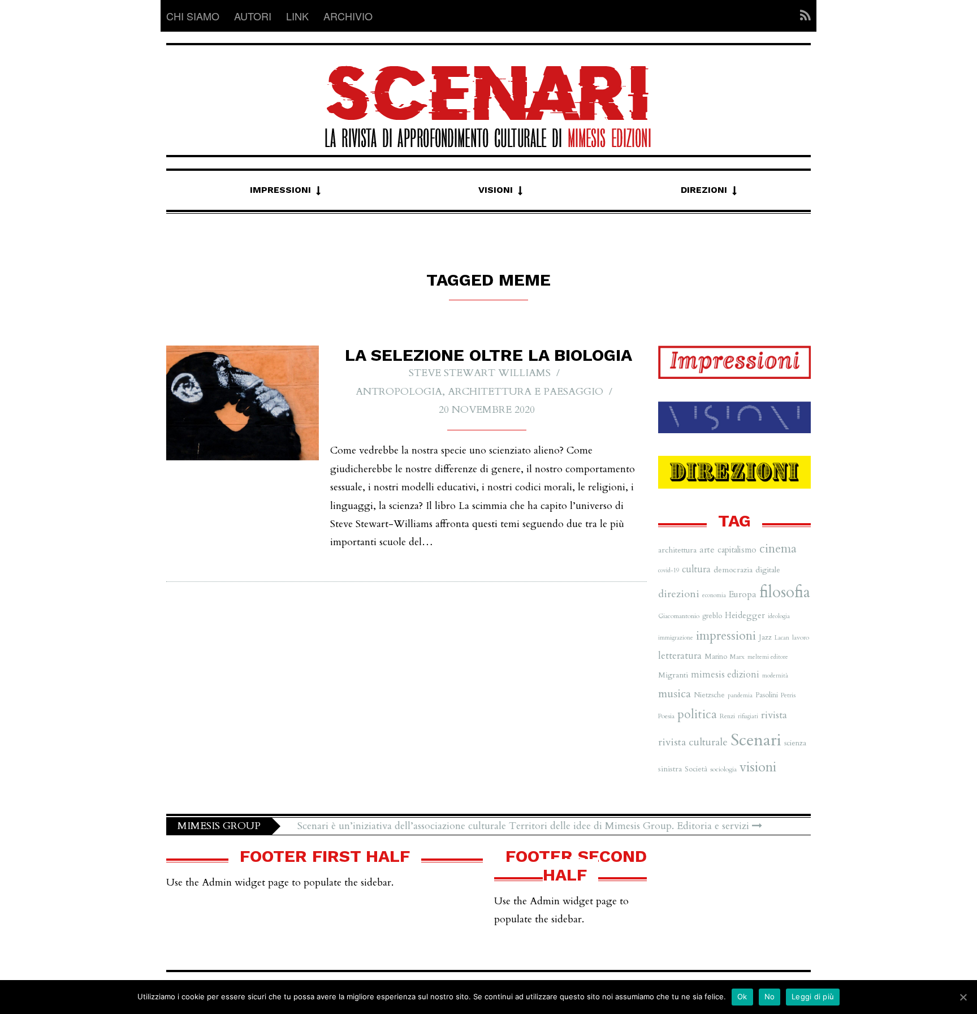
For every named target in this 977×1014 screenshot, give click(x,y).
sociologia (723, 769)
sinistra (670, 768)
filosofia (784, 592)
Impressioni (280, 189)
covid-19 (668, 570)
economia (714, 595)
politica (697, 714)
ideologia (779, 616)
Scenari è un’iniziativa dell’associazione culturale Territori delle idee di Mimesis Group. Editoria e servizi (524, 826)
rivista (774, 715)
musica (674, 693)
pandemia (740, 695)
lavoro (800, 637)
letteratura (680, 655)
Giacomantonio (678, 615)
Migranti (673, 675)
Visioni (495, 189)
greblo (712, 616)
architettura (677, 550)
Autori (252, 15)
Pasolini (766, 695)
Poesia (666, 715)
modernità (775, 675)
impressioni (726, 635)
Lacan (782, 637)
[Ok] (963, 997)
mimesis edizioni (725, 674)
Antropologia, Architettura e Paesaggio (479, 392)
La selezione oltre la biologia (488, 355)
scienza (795, 743)
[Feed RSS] (802, 16)
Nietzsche (709, 695)
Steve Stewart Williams (480, 373)
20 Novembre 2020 (487, 410)
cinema (778, 549)
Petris (788, 695)
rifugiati (748, 716)
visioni (758, 767)
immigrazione (675, 637)
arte (707, 549)
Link (297, 15)
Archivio (348, 15)
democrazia (733, 569)
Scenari (755, 740)
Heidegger (745, 615)
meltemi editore (767, 657)
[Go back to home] (488, 96)
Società (696, 769)
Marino (715, 656)
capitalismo (736, 549)
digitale (767, 569)
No (769, 996)
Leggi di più (813, 996)
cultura (696, 569)
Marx (737, 656)
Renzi (727, 715)
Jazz (765, 637)
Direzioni (704, 189)
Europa (742, 594)
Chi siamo (192, 15)
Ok (742, 996)
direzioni (678, 594)
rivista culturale (693, 742)
